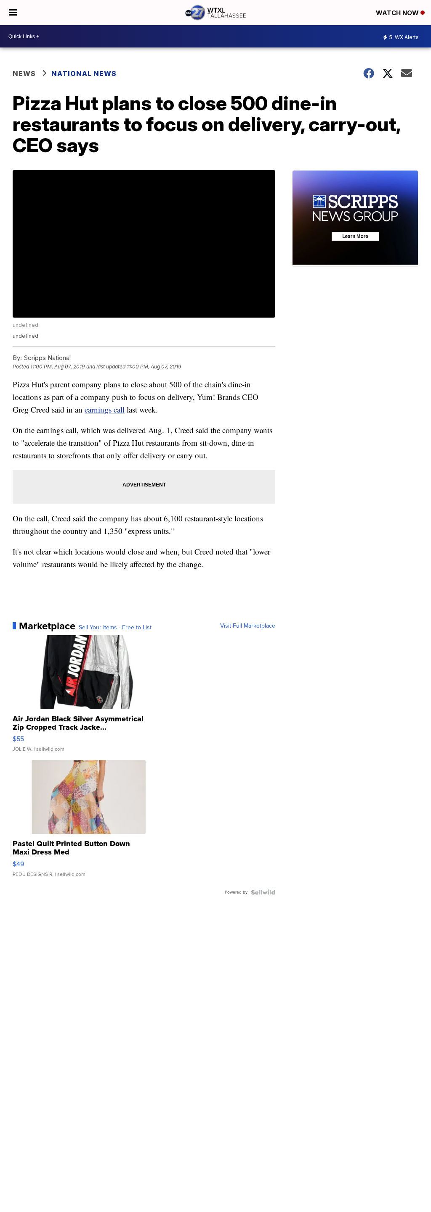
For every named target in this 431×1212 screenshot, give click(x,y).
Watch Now (398, 13)
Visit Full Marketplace (247, 626)
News (24, 73)
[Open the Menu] (12, 12)
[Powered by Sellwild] (263, 892)
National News (84, 73)
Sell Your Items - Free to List (115, 628)
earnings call (105, 409)
